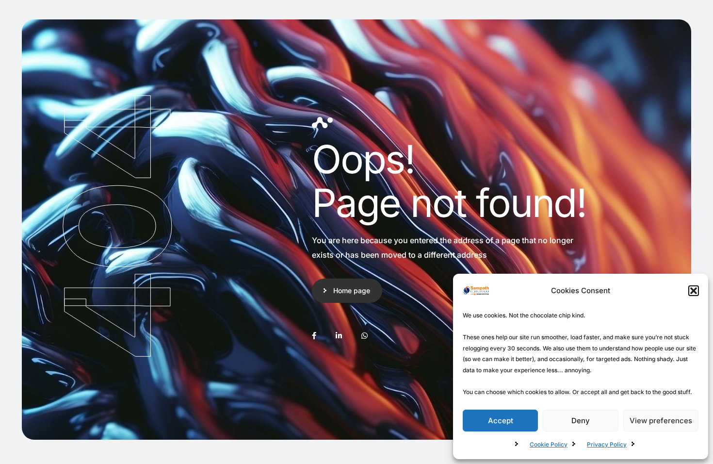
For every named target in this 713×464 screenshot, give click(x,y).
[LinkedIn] (339, 335)
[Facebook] (314, 335)
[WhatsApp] (364, 335)
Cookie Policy (548, 444)
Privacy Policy (607, 444)
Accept (500, 420)
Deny (580, 420)
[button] (693, 291)
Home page (351, 290)
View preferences (661, 420)
